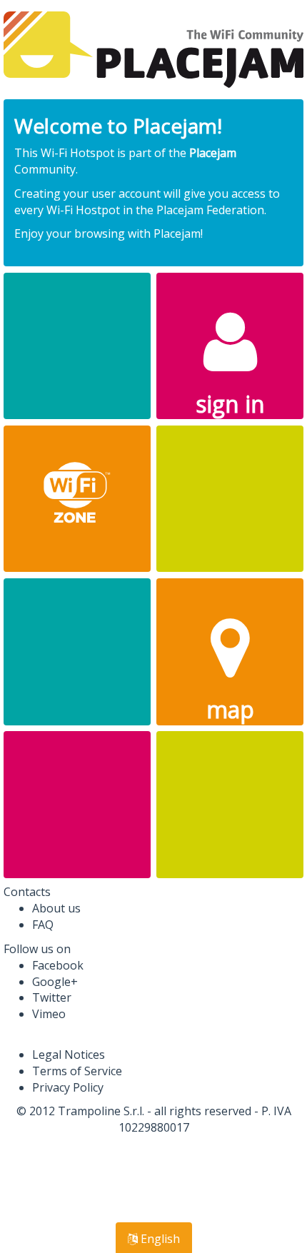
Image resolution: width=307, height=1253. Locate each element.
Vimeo (49, 1014)
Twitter (51, 997)
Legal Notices (68, 1054)
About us (56, 908)
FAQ (43, 924)
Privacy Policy (68, 1087)
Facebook (58, 965)
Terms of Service (77, 1071)
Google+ (55, 982)
